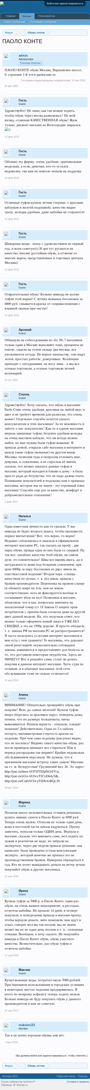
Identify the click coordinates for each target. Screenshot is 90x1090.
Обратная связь (66, 1076)
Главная (10, 16)
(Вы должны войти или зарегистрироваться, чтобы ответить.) (52, 1055)
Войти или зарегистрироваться (65, 3)
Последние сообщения (43, 22)
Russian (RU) (10, 1076)
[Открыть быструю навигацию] (84, 32)
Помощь (83, 1076)
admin (23, 55)
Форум (27, 16)
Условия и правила (78, 1081)
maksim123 (27, 1025)
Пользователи (46, 16)
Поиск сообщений (14, 22)
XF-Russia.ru (20, 1085)
